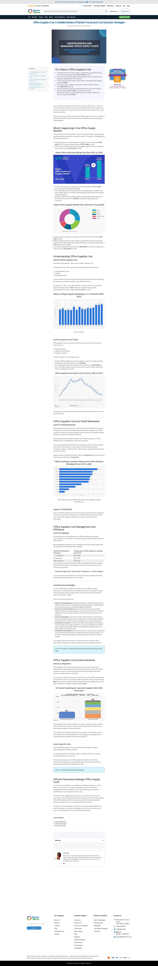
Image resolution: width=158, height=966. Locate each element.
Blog (128, 5)
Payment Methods (79, 940)
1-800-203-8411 (121, 926)
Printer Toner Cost (60, 823)
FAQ (124, 5)
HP (29, 17)
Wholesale (97, 926)
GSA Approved (98, 923)
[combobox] (75, 11)
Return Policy (78, 942)
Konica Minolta (60, 17)
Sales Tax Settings (99, 920)
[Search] (106, 11)
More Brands (71, 17)
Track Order (78, 928)
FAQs (75, 934)
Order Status (110, 5)
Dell (46, 17)
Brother (34, 17)
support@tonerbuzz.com (123, 937)
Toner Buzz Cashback (99, 5)
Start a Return (78, 931)
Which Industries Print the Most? (73, 770)
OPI (54, 545)
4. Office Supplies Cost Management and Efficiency (36, 83)
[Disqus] (79, 889)
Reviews (56, 923)
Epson (51, 17)
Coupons (57, 926)
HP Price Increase (60, 825)
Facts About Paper (60, 822)
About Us (57, 920)
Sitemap (56, 934)
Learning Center (59, 931)
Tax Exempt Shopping (100, 928)
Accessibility (77, 948)
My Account (114, 11)
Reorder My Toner (124, 17)
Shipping (77, 937)
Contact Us (118, 5)
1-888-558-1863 (121, 929)
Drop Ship (97, 931)
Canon (41, 17)
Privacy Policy (78, 945)
